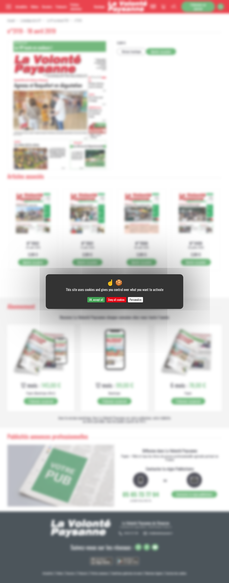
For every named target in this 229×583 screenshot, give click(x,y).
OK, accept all (96, 300)
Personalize (135, 300)
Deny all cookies (116, 300)
